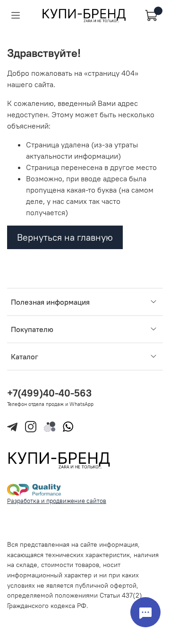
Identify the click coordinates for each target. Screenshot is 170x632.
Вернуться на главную (65, 237)
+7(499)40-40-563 (49, 393)
